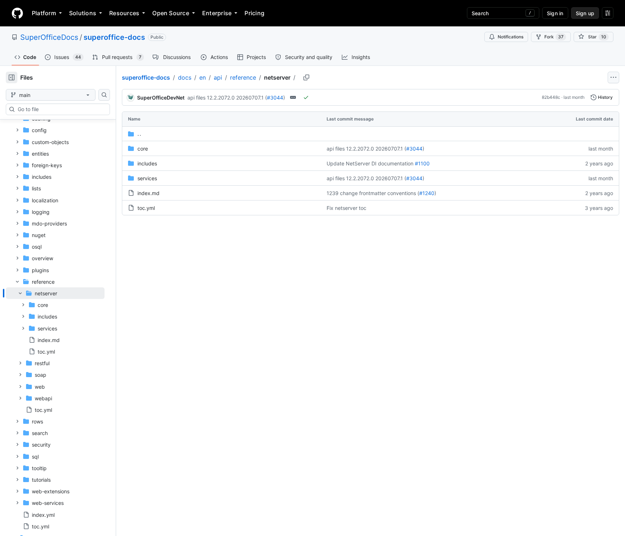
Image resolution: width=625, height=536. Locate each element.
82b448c (551, 97)
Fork (554, 36)
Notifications (510, 36)
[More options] (613, 77)
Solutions (82, 13)
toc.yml (146, 208)
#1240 (426, 193)
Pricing (254, 13)
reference (243, 77)
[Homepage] (17, 13)
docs (184, 77)
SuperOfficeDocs (49, 37)
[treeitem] (55, 322)
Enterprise (216, 13)
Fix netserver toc (346, 208)
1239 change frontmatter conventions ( (373, 193)
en (202, 77)
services (147, 178)
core (142, 148)
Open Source (170, 13)
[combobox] (61, 109)
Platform (44, 13)
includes (147, 163)
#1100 (422, 163)
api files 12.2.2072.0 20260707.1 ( (227, 97)
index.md (148, 193)
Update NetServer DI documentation (370, 163)
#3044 (275, 97)
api (218, 77)
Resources (124, 13)
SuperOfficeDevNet (160, 97)
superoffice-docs (114, 37)
